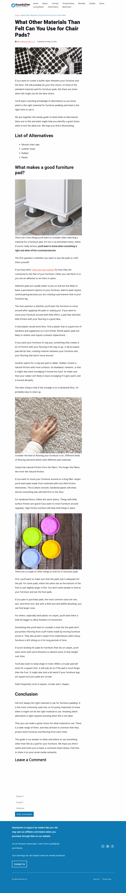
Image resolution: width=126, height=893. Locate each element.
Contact (55, 3)
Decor (101, 3)
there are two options (43, 269)
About (45, 3)
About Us (97, 879)
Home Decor (53, 7)
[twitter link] (107, 846)
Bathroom (66, 7)
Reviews (81, 3)
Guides (92, 3)
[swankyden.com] (21, 5)
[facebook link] (112, 846)
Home (35, 3)
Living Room (38, 7)
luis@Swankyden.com (27, 42)
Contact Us (19, 864)
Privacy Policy (68, 3)
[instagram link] (102, 846)
